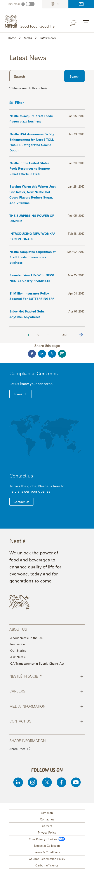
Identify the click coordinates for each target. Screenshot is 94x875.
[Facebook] (61, 782)
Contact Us (21, 502)
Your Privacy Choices (43, 839)
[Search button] (76, 22)
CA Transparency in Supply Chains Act (37, 663)
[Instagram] (32, 782)
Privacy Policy (47, 832)
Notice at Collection (47, 845)
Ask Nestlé (18, 657)
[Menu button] (85, 22)
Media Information (46, 706)
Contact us (81, 4)
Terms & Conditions (47, 852)
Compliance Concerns (33, 373)
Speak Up (20, 394)
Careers (46, 690)
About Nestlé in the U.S (26, 638)
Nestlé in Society (46, 676)
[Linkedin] (18, 782)
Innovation (17, 644)
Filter (19, 102)
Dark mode (14, 3)
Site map (47, 813)
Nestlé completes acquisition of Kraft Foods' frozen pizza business (32, 256)
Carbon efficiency (47, 865)
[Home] (30, 21)
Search (74, 76)
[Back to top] (85, 867)
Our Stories (18, 650)
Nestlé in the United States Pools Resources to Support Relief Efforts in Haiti (29, 168)
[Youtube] (76, 782)
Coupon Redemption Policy (47, 859)
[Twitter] (47, 782)
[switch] (30, 4)
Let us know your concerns (30, 383)
